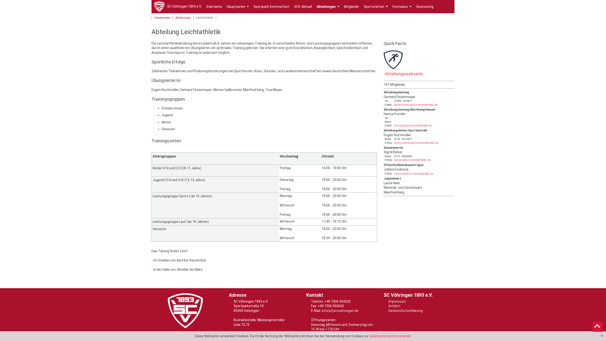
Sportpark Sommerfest (271, 6)
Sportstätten (376, 6)
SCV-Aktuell (303, 6)
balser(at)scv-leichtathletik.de (412, 160)
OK (602, 335)
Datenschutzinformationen (390, 336)
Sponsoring (424, 6)
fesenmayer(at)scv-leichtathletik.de (415, 104)
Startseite (214, 6)
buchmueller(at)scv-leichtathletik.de (416, 142)
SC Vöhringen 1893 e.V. (184, 6)
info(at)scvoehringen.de (340, 311)
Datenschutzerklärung (405, 311)
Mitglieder (351, 6)
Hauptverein (238, 6)
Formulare (401, 6)
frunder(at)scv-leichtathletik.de (413, 125)
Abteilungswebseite (403, 73)
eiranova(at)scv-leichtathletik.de (413, 173)
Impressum (397, 301)
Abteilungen (328, 6)
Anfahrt (394, 306)
